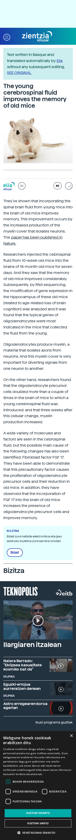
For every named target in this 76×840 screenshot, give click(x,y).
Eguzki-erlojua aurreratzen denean (22, 686)
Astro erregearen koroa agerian (25, 705)
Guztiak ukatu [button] (38, 823)
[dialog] (38, 785)
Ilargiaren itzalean (32, 645)
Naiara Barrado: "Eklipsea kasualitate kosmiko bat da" (22, 665)
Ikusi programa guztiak (54, 722)
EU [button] (21, 185)
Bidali (15, 552)
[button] (6, 36)
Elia (59, 60)
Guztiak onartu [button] (38, 813)
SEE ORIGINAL (19, 72)
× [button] (71, 735)
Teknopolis (20, 590)
